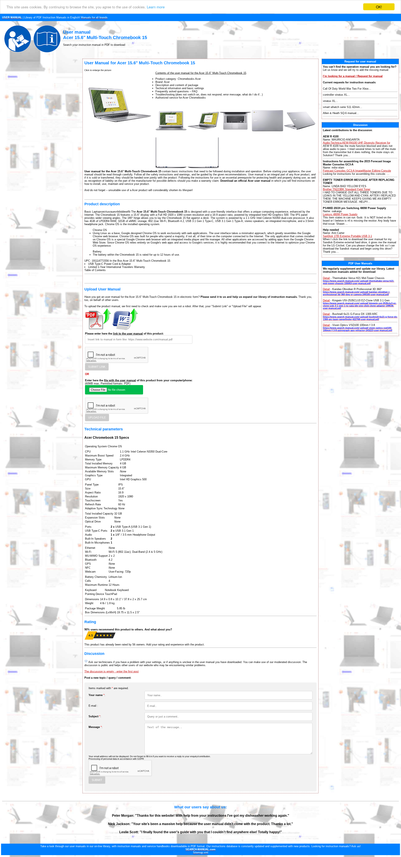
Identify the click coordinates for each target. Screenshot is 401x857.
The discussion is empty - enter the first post (111, 671)
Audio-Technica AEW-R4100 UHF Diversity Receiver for (356, 142)
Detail (326, 278)
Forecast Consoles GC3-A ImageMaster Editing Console (357, 170)
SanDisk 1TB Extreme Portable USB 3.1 (347, 236)
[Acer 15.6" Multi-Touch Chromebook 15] (171, 135)
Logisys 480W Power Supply (340, 214)
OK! (379, 6)
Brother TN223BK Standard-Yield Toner (346, 189)
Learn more (156, 7)
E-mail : (93, 705)
